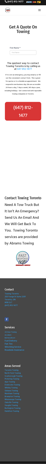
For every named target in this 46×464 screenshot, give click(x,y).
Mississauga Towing (13, 399)
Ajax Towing (10, 381)
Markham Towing (12, 393)
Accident (8, 335)
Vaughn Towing (11, 405)
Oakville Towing (11, 402)
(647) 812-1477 (23, 111)
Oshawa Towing (11, 390)
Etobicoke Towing (12, 384)
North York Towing (13, 373)
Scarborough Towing (13, 376)
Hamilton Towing (12, 411)
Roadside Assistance (14, 350)
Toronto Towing (11, 370)
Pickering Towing (12, 378)
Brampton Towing (12, 396)
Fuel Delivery (11, 340)
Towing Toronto (12, 293)
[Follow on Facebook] (7, 319)
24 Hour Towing (11, 332)
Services (10, 327)
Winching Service (13, 346)
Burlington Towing (12, 408)
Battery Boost (10, 337)
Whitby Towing (11, 387)
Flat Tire (9, 343)
